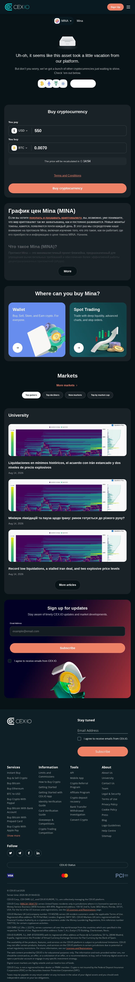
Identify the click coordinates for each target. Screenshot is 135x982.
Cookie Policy (109, 809)
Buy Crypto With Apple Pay (16, 828)
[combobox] (63, 21)
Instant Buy (13, 772)
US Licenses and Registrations (81, 909)
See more (83, 83)
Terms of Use (109, 799)
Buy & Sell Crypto (17, 778)
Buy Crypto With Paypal (16, 801)
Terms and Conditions (67, 175)
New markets (75, 395)
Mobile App (77, 778)
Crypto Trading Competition (47, 830)
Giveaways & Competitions (46, 821)
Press (105, 815)
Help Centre (109, 830)
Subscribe (67, 648)
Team (105, 788)
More (67, 271)
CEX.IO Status (67, 865)
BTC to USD (13, 793)
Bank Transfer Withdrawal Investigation (78, 810)
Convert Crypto (79, 819)
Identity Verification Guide (50, 803)
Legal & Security (111, 793)
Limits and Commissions (46, 774)
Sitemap (106, 836)
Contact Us (108, 783)
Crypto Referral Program (79, 785)
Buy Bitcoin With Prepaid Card (16, 819)
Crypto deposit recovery (78, 799)
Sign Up (115, 7)
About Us (107, 772)
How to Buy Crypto (49, 781)
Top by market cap (100, 395)
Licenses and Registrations (79, 948)
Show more (13, 835)
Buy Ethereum (15, 788)
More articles (67, 584)
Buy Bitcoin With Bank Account (20, 810)
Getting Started (48, 787)
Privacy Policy (109, 804)
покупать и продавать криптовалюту (55, 217)
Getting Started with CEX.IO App (50, 794)
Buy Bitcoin (13, 783)
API (72, 772)
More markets (65, 385)
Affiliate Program (80, 792)
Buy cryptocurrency (67, 188)
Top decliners (52, 395)
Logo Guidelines (111, 825)
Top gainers (31, 395)
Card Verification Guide (48, 812)
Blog (104, 820)
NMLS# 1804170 (29, 903)
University (108, 778)
